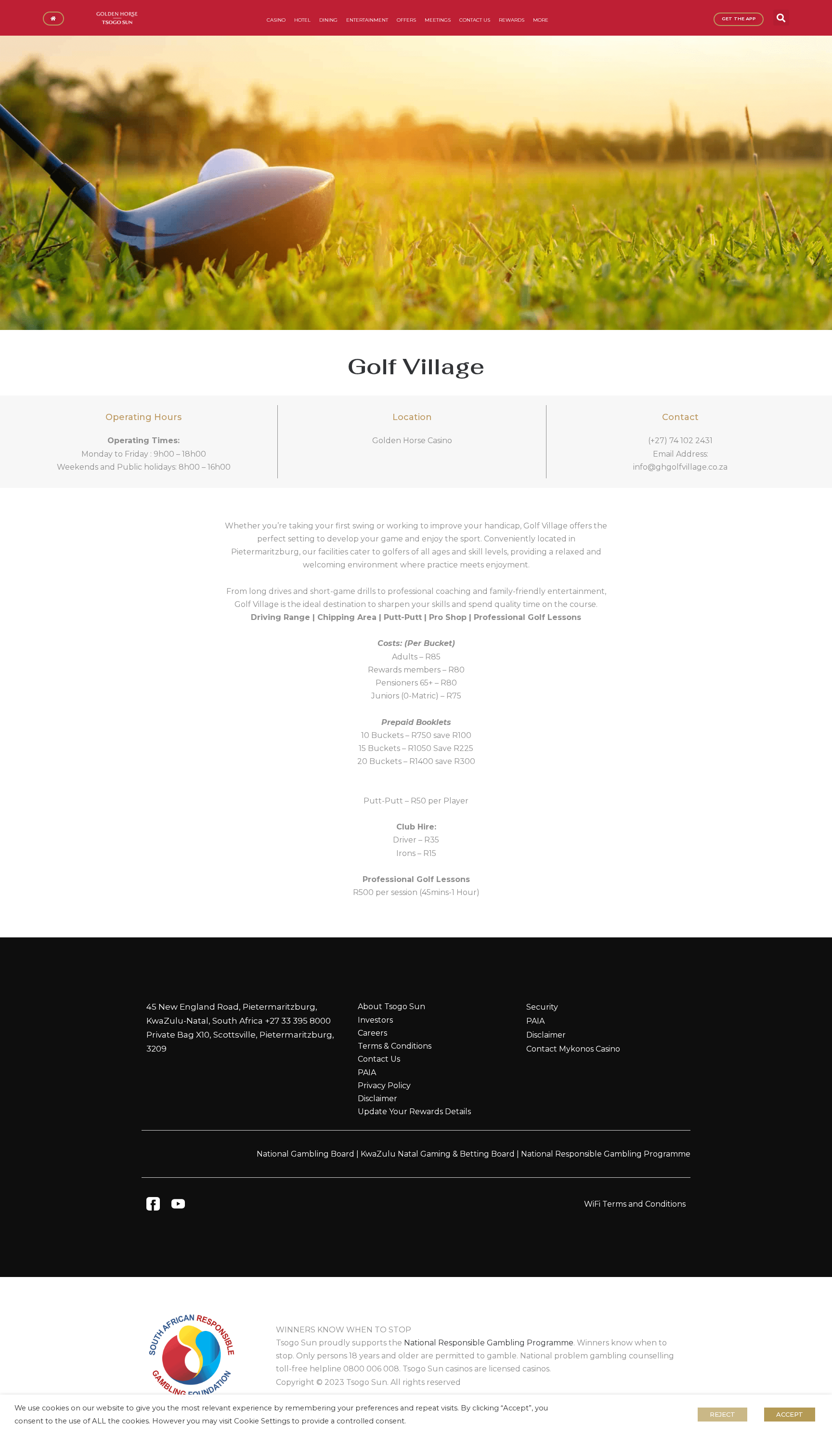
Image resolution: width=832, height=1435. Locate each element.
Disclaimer (377, 1098)
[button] (781, 18)
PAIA (367, 1072)
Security (542, 1007)
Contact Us (379, 1059)
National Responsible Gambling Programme (605, 1154)
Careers (372, 1033)
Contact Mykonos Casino (573, 1048)
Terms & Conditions (394, 1046)
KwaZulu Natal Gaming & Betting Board (438, 1154)
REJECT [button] (722, 1414)
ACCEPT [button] (789, 1414)
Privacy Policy (384, 1085)
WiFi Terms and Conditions (635, 1204)
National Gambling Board (305, 1154)
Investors (375, 1020)
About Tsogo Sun (391, 1006)
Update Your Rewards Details (414, 1111)
